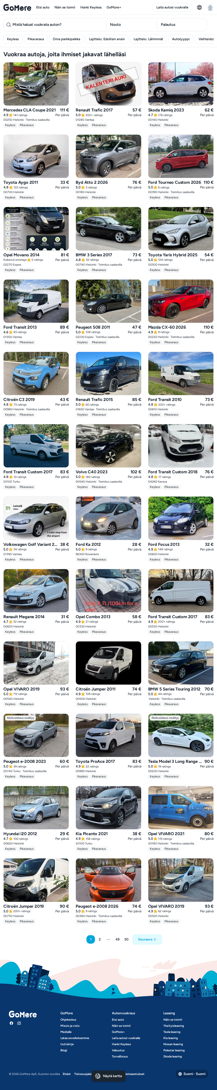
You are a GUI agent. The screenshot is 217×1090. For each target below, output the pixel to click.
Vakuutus (118, 1050)
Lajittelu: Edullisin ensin (107, 39)
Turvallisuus (120, 1056)
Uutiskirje (67, 1044)
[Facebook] (11, 1023)
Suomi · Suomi (195, 1074)
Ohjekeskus (68, 1019)
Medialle (66, 1032)
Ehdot (67, 1074)
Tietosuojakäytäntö (87, 1074)
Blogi (63, 1050)
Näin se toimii (64, 7)
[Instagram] (19, 1023)
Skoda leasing (172, 1056)
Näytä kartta (112, 1076)
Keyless (13, 39)
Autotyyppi (181, 39)
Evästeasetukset (133, 1074)
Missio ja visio (69, 1026)
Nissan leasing (173, 1044)
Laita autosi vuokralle (172, 7)
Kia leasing (170, 1038)
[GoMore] (17, 7)
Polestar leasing (174, 1050)
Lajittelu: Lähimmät (148, 39)
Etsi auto (42, 7)
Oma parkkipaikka (66, 39)
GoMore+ (114, 7)
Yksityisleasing (173, 1026)
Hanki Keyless (91, 7)
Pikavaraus (36, 39)
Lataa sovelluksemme (74, 1038)
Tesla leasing (171, 1032)
